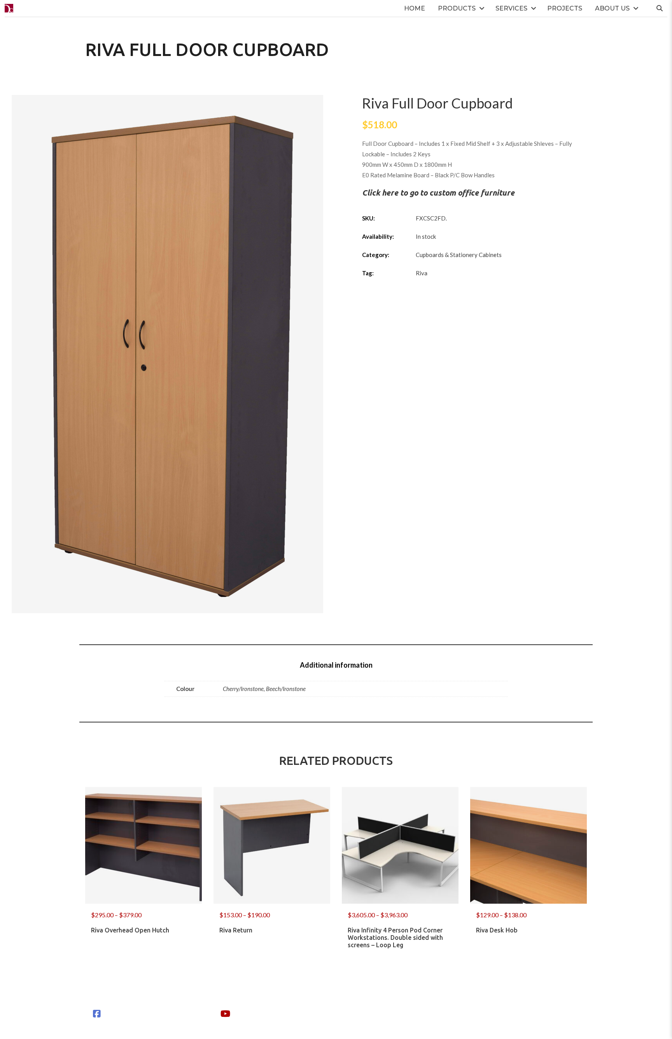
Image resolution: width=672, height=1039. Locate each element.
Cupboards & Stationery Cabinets (459, 254)
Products (457, 8)
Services (511, 8)
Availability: (378, 236)
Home (414, 8)
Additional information (336, 665)
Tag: (368, 272)
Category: (375, 254)
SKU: (368, 218)
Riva (421, 272)
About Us (612, 8)
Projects (564, 8)
